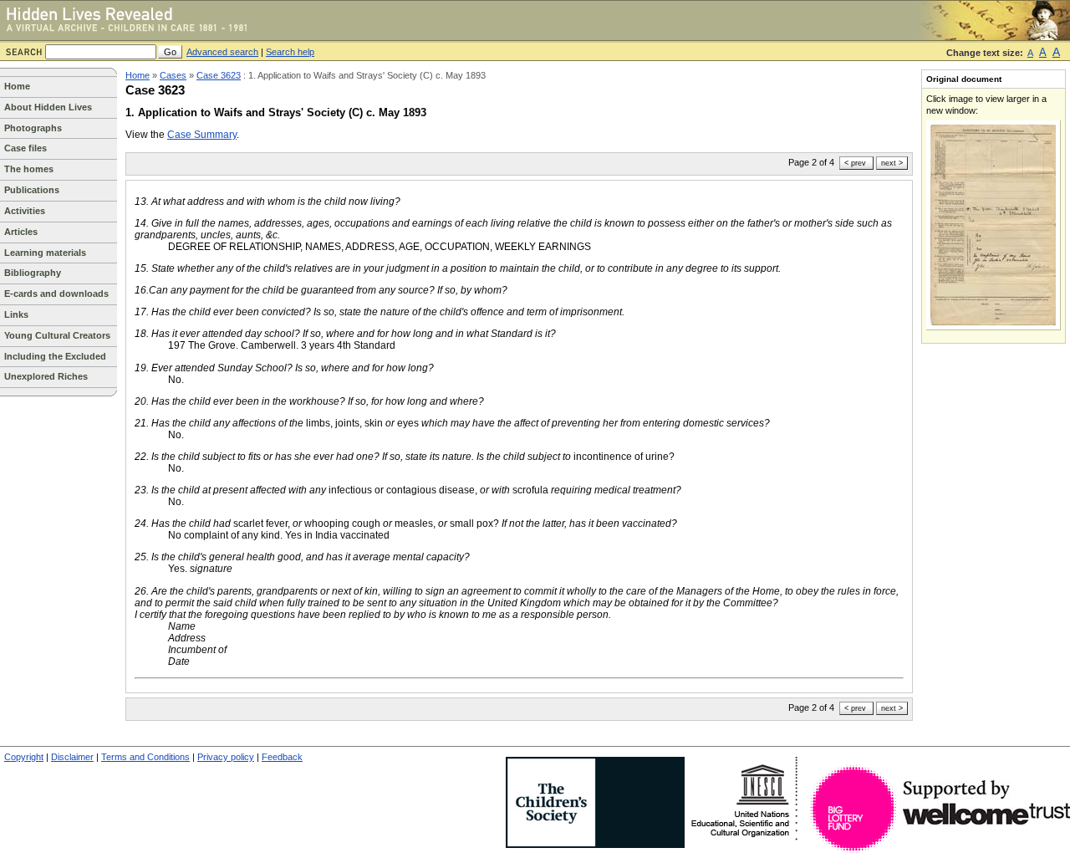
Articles (21, 232)
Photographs (33, 128)
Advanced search (222, 52)
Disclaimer (72, 757)
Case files (25, 148)
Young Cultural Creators (57, 335)
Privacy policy (225, 757)
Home (17, 86)
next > (892, 163)
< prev (855, 163)
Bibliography (32, 273)
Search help (290, 52)
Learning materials (45, 253)
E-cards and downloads (56, 294)
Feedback (282, 757)
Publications (31, 190)
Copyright (23, 757)
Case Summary (202, 134)
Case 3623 (218, 75)
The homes (29, 169)
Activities (24, 211)
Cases (173, 75)
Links (16, 314)
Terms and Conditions (145, 757)
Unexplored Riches (46, 376)
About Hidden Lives (48, 107)
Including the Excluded (55, 356)
